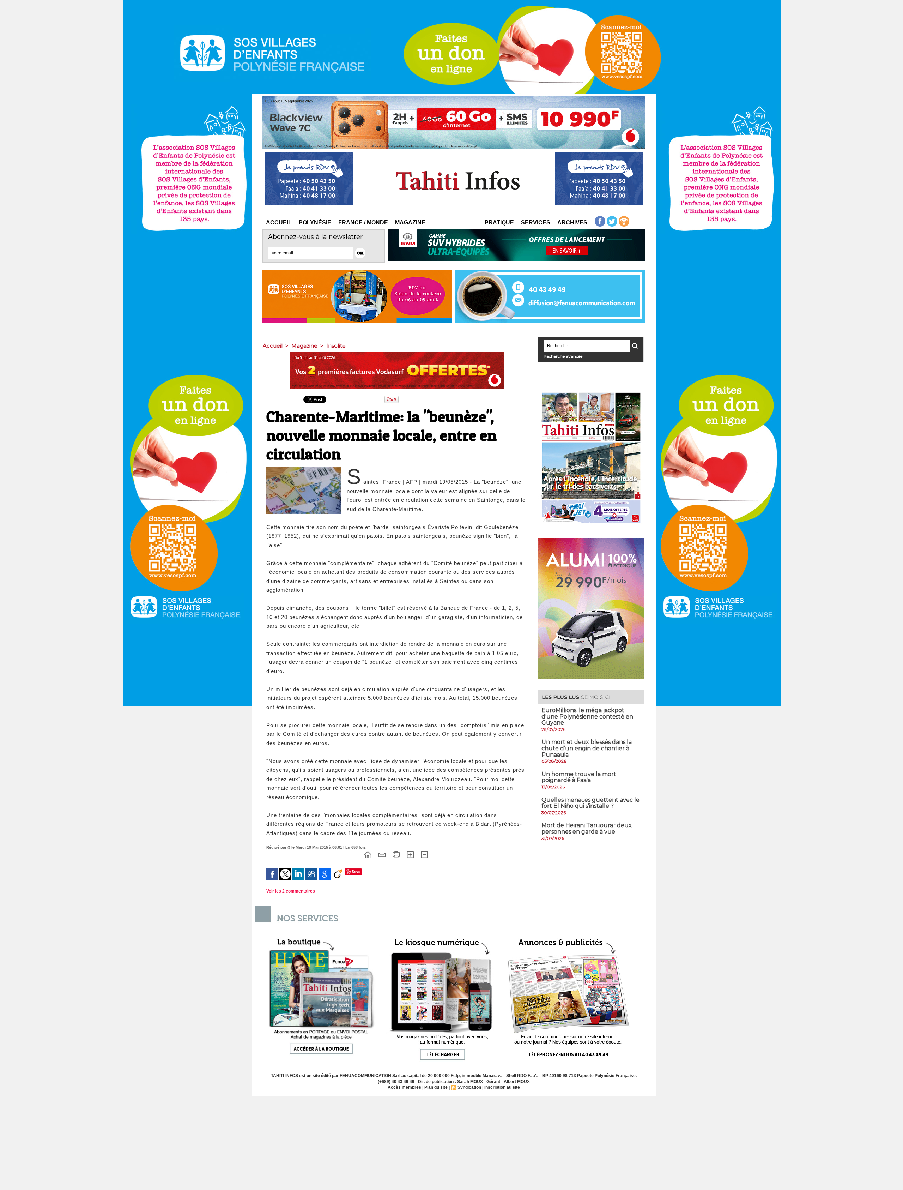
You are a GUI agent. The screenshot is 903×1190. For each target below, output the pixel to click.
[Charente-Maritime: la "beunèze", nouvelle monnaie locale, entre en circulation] (303, 469)
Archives (572, 223)
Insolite (336, 345)
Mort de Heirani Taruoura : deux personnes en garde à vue (586, 828)
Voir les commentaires (290, 891)
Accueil (279, 223)
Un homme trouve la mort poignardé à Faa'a (578, 777)
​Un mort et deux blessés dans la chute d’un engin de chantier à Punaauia (586, 748)
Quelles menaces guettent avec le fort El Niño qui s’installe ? (590, 803)
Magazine (410, 223)
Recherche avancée (563, 356)
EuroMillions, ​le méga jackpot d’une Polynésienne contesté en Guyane (587, 716)
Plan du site (436, 1087)
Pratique (499, 223)
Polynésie (315, 223)
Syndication (469, 1087)
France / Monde (363, 223)
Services (535, 223)
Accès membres (404, 1087)
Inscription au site (502, 1087)
